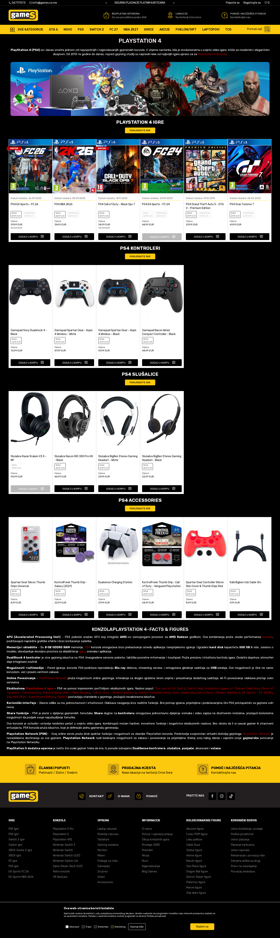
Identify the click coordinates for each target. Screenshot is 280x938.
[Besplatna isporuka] (106, 15)
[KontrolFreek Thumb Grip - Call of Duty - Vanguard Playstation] (162, 544)
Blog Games (149, 871)
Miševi (101, 855)
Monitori (102, 850)
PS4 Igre (14, 834)
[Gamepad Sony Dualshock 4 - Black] (30, 292)
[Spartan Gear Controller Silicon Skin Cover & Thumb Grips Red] (205, 544)
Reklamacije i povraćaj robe (248, 855)
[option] (165, 3)
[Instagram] (222, 796)
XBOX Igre (15, 855)
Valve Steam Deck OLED (68, 866)
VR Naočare (60, 877)
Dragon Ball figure (197, 871)
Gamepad (104, 866)
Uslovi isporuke (240, 850)
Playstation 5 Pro (63, 828)
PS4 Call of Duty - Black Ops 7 (116, 204)
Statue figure (194, 850)
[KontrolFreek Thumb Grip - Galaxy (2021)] (74, 544)
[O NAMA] (110, 796)
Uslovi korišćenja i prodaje (247, 828)
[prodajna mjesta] (113, 769)
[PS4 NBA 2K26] (74, 166)
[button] (259, 29)
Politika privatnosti (242, 834)
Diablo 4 (62, 697)
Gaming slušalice (108, 844)
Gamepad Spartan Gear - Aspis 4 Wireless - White (73, 332)
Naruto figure (194, 861)
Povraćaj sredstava (243, 871)
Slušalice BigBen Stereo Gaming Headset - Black (161, 458)
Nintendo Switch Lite (65, 861)
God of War (194, 688)
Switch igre (15, 844)
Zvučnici (103, 871)
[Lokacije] (170, 15)
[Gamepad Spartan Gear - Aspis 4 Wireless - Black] (118, 292)
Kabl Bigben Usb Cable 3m (245, 582)
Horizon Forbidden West (154, 692)
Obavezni (74, 926)
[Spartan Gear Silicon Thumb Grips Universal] (30, 544)
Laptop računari (107, 828)
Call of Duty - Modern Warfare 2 (218, 692)
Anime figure (194, 855)
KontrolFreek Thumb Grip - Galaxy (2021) (70, 584)
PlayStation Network (53, 678)
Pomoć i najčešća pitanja (157, 834)
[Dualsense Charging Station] (118, 544)
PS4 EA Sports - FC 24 (156, 204)
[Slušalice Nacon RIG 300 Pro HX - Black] (74, 418)
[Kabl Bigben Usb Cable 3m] (249, 544)
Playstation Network (256, 734)
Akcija (145, 855)
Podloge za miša (108, 861)
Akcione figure (195, 828)
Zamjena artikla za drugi (245, 861)
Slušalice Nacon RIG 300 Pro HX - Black (73, 458)
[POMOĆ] (138, 796)
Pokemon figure (195, 882)
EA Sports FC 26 (19, 871)
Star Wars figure (196, 893)
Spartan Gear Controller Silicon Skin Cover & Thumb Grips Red (205, 584)
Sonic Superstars (183, 692)
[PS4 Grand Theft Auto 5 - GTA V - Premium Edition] (205, 166)
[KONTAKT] (82, 796)
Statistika (103, 926)
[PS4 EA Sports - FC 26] (30, 166)
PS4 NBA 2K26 (63, 204)
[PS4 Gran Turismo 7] (249, 166)
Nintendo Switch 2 (64, 844)
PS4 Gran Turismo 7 (242, 204)
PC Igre (13, 861)
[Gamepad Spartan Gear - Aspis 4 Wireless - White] (74, 292)
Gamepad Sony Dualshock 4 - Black (29, 332)
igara (82, 651)
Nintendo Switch (63, 850)
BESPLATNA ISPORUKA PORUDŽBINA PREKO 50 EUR (165, 2)
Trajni (88, 926)
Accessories (105, 882)
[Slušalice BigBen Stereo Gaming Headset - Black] (162, 418)
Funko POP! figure (197, 834)
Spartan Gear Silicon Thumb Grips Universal (28, 584)
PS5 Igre (14, 828)
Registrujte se (252, 2)
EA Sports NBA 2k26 (21, 877)
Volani (101, 877)
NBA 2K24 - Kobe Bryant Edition (34, 697)
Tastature (103, 839)
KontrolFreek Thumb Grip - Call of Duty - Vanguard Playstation (161, 584)
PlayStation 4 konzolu (212, 54)
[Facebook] (212, 796)
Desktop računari (108, 834)
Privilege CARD (151, 844)
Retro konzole (61, 871)
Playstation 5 (61, 834)
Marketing (120, 926)
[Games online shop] (23, 15)
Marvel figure (194, 887)
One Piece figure (196, 866)
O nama (147, 828)
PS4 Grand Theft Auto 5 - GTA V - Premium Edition (205, 206)
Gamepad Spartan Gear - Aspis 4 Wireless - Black (117, 332)
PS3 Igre (14, 866)
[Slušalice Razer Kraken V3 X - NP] (30, 418)
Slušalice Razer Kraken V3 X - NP (28, 458)
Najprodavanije (151, 866)
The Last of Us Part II (170, 688)
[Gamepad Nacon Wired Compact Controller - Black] (162, 292)
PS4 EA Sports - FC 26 (24, 204)
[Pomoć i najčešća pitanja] (225, 15)
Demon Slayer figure (198, 877)
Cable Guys (193, 844)
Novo (145, 861)
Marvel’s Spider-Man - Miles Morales (66, 692)
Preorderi (147, 850)
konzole (267, 637)
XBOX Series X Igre (20, 850)
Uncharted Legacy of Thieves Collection (231, 688)
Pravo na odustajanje (244, 866)
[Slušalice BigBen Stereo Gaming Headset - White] (118, 418)
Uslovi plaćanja (240, 839)
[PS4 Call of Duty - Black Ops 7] (118, 166)
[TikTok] (231, 796)
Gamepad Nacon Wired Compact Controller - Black (159, 332)
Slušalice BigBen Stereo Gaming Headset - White (118, 458)
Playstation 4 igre (39, 688)
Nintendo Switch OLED (66, 855)
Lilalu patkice (194, 839)
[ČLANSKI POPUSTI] (30, 769)
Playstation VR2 (62, 839)
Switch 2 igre (17, 839)
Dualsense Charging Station (115, 582)
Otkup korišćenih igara (155, 839)
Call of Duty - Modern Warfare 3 (114, 692)
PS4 (87, 647)
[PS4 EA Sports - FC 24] (162, 166)
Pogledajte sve (140, 130)
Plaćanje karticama (242, 844)
